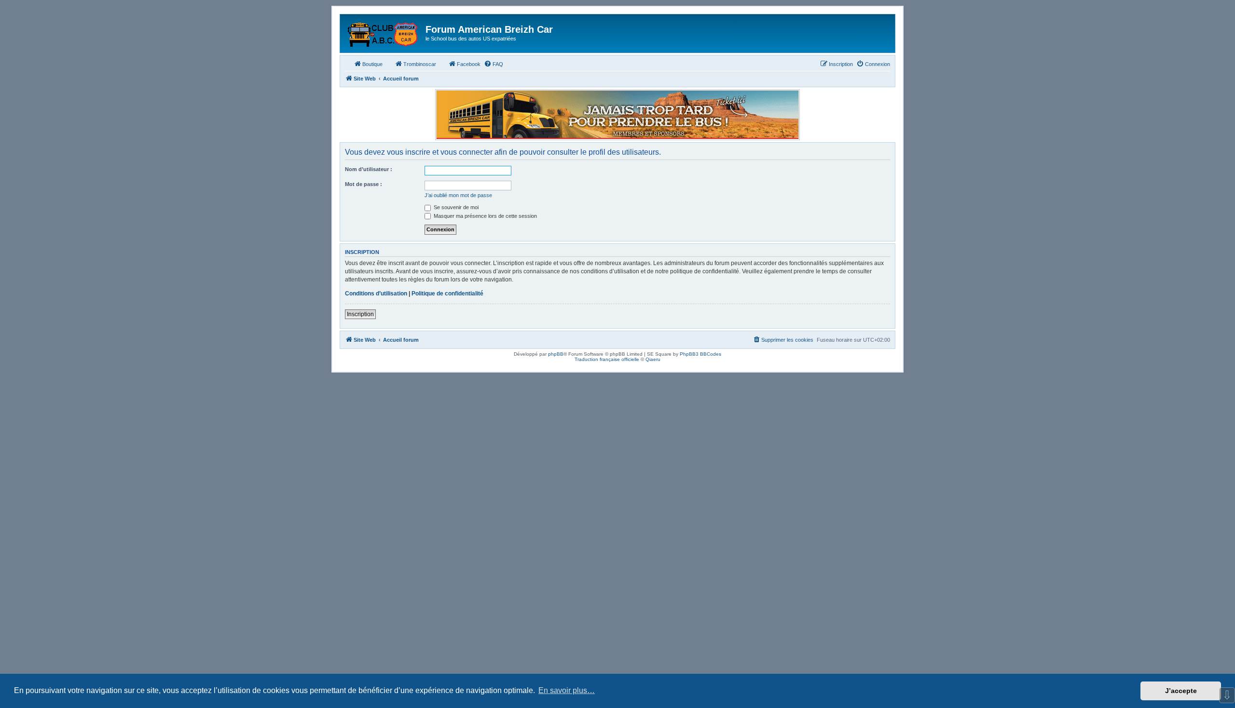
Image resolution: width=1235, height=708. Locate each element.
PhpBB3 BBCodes (700, 354)
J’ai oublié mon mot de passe (458, 195)
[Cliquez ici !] (617, 114)
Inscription (360, 314)
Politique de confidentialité (447, 293)
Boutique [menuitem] (372, 64)
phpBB (555, 354)
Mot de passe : (363, 184)
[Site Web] (384, 32)
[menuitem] (493, 64)
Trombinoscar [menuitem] (419, 64)
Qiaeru (652, 359)
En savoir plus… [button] (566, 690)
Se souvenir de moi (455, 207)
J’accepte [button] (1181, 691)
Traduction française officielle (607, 359)
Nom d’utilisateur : (368, 169)
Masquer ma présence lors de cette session (484, 216)
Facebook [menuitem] (468, 64)
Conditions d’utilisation (376, 293)
